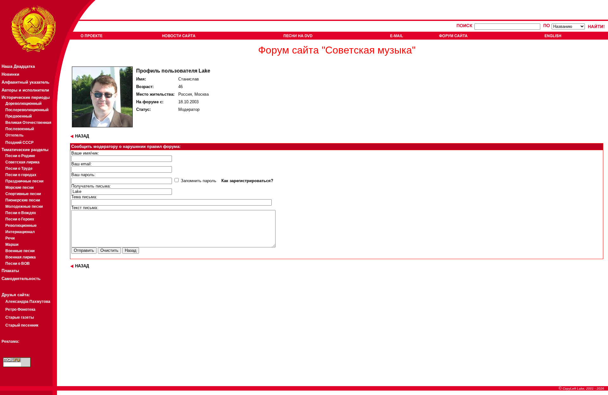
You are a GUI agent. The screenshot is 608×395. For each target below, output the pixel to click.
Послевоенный (19, 129)
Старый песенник (21, 325)
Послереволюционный (26, 110)
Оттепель (14, 135)
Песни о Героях (19, 219)
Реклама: (10, 341)
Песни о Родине (20, 156)
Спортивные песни (23, 194)
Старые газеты (19, 317)
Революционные (21, 225)
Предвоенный (18, 116)
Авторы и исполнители (25, 90)
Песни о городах (20, 175)
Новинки (10, 74)
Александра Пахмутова (27, 301)
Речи (10, 238)
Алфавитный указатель (25, 82)
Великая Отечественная (28, 122)
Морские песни (19, 187)
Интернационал (20, 232)
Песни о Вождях (20, 213)
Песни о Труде (19, 168)
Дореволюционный (23, 103)
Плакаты (10, 270)
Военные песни (20, 251)
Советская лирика (22, 162)
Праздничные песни (24, 181)
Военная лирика (20, 257)
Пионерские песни (22, 200)
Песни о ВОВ (17, 263)
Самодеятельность (21, 278)
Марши (11, 244)
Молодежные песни (24, 206)
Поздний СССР (19, 142)
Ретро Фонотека (20, 309)
